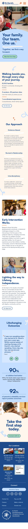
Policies (4, 505)
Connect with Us (14, 436)
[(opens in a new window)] (7, 493)
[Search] (20, 3)
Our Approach (7, 308)
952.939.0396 (16, 515)
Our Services (7, 105)
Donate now (17, 505)
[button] (11, 359)
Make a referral (18, 502)
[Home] (10, 3)
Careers (4, 502)
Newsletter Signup (14, 489)
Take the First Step (10, 56)
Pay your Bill (17, 499)
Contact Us (5, 499)
